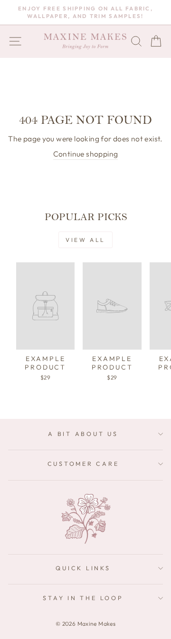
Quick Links (83, 568)
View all (85, 239)
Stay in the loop (83, 598)
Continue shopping (85, 153)
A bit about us (83, 433)
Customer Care (83, 463)
